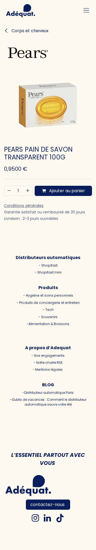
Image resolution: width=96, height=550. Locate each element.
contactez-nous (48, 504)
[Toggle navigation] (86, 10)
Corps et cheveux (29, 31)
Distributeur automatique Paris (49, 392)
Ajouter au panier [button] (66, 191)
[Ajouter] (28, 191)
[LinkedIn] (47, 518)
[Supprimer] (8, 191)
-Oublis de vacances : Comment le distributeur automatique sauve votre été (48, 402)
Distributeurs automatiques (48, 257)
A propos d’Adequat (48, 348)
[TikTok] (60, 518)
